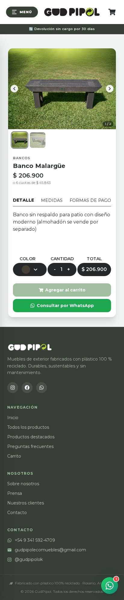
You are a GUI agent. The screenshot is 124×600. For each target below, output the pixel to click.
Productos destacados (30, 437)
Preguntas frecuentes (30, 446)
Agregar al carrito (65, 290)
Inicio (12, 417)
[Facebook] (27, 387)
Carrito (14, 456)
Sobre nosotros (23, 483)
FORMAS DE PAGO (90, 200)
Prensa (14, 493)
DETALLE (23, 200)
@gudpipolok (29, 559)
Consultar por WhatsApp (65, 305)
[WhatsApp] (41, 387)
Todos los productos (28, 427)
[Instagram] (12, 387)
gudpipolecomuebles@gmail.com (50, 550)
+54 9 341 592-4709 (35, 540)
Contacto (17, 512)
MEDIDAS (52, 200)
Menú (26, 12)
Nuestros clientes (25, 503)
